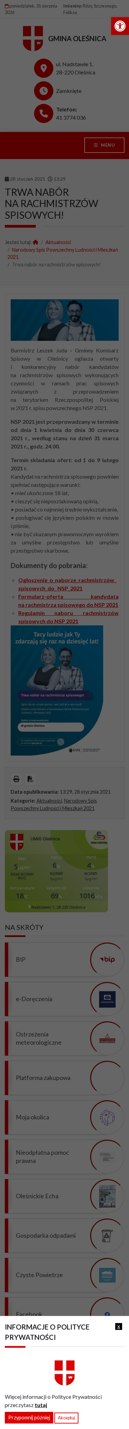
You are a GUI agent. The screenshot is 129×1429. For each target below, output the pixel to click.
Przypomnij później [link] (29, 1417)
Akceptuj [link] (66, 1417)
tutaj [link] (41, 1405)
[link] (120, 26)
